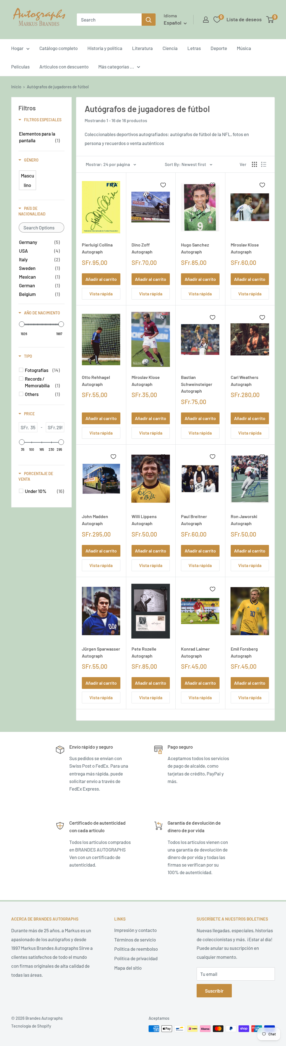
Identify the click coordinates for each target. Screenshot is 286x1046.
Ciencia (170, 48)
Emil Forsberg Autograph (244, 652)
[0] (270, 19)
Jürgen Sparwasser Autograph (101, 652)
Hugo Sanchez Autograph (195, 248)
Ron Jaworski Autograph (244, 520)
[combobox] (109, 19)
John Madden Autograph (95, 520)
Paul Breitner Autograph (194, 520)
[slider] (22, 324)
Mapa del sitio (128, 968)
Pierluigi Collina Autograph (97, 248)
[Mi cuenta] (206, 19)
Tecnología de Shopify (31, 1025)
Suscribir (214, 990)
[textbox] (41, 227)
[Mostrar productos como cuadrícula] (254, 164)
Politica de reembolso (136, 949)
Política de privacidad (136, 958)
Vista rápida (101, 293)
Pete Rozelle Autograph (144, 652)
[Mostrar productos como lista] (263, 164)
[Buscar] (149, 19)
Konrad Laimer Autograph (195, 652)
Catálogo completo (58, 48)
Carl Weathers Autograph (244, 380)
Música (244, 48)
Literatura (142, 48)
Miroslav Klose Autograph (245, 248)
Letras (194, 48)
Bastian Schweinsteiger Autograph (196, 384)
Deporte (219, 48)
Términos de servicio (135, 939)
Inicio (16, 86)
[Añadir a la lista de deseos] (113, 185)
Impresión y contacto (135, 930)
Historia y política (104, 48)
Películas (20, 66)
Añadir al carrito (101, 279)
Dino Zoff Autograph (142, 248)
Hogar (17, 48)
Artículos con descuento (64, 66)
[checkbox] (39, 137)
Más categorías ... (116, 66)
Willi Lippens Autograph (144, 520)
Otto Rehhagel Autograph (96, 380)
